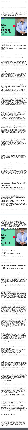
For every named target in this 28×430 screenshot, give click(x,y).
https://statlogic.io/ (5, 1)
